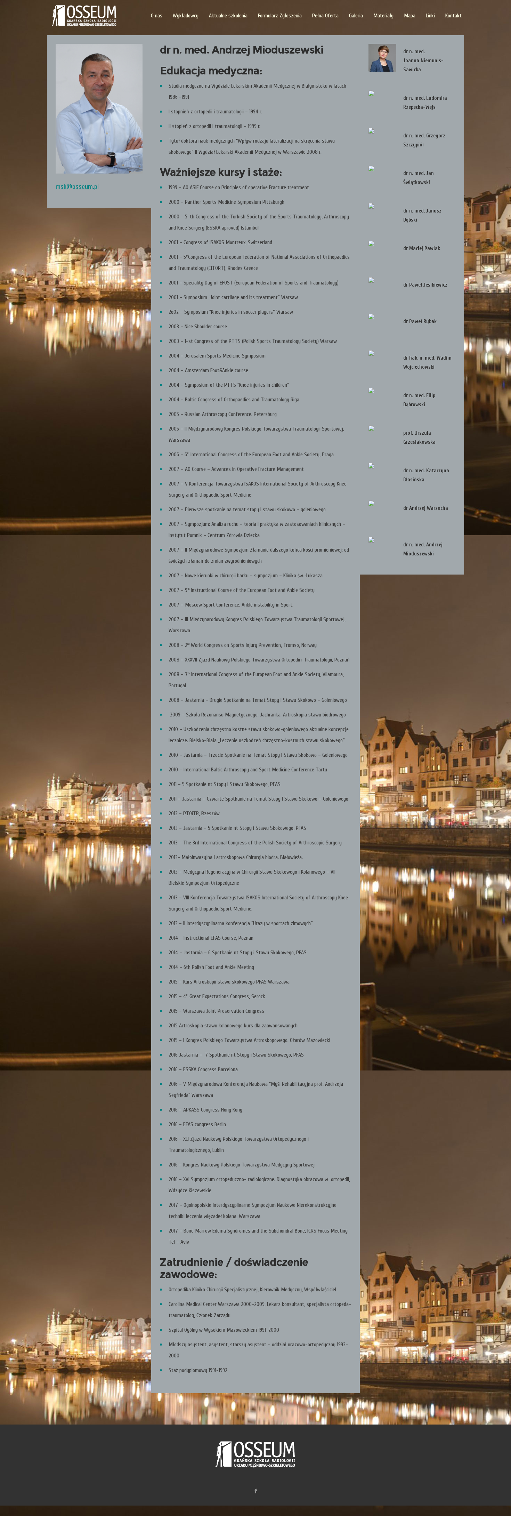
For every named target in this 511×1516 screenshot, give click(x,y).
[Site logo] (84, 15)
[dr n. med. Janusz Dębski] (382, 217)
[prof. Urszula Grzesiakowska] (382, 439)
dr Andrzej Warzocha (425, 508)
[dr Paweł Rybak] (382, 328)
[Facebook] (256, 1490)
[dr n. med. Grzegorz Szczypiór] (382, 142)
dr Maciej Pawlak (421, 248)
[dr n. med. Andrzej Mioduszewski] (382, 551)
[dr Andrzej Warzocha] (382, 514)
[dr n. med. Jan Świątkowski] (382, 179)
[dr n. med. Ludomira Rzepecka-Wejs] (382, 104)
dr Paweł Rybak (420, 321)
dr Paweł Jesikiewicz (425, 285)
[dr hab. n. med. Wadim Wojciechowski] (382, 364)
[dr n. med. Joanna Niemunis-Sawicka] (382, 58)
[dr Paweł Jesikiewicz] (382, 291)
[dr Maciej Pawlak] (382, 254)
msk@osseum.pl (77, 187)
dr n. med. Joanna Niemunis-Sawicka (423, 61)
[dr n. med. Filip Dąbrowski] (382, 402)
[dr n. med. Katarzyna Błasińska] (382, 477)
